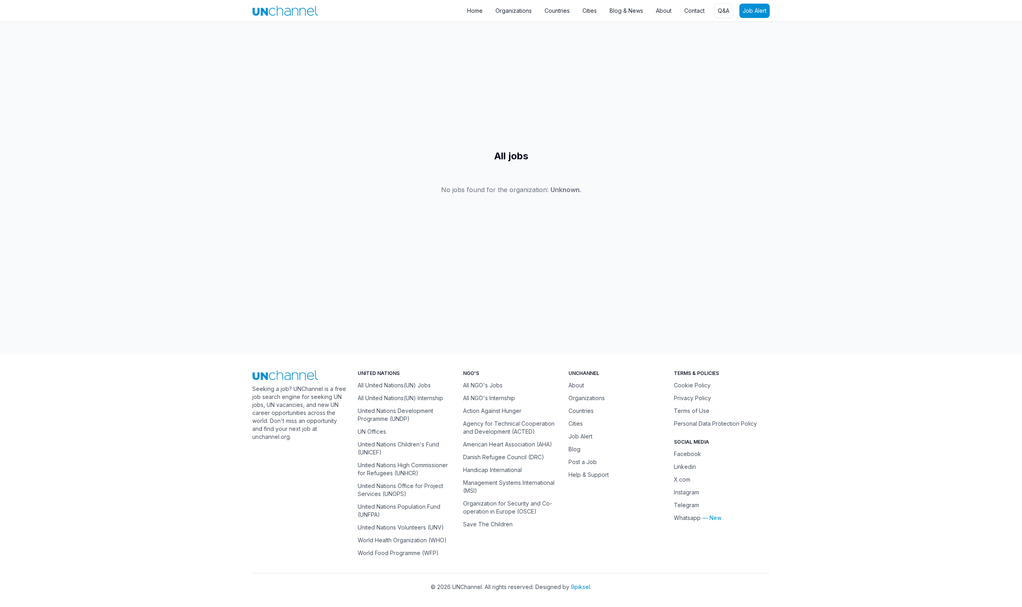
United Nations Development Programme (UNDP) (395, 414)
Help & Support (588, 474)
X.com (682, 479)
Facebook (687, 453)
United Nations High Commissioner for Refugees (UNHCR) (403, 469)
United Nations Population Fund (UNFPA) (399, 510)
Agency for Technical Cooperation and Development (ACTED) (509, 427)
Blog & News (626, 10)
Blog (574, 449)
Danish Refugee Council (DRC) (503, 457)
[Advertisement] (239, 86)
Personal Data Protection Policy (715, 423)
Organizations (513, 10)
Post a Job (582, 461)
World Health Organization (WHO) (402, 540)
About (663, 10)
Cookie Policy (692, 385)
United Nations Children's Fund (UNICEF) (398, 448)
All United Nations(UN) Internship (400, 398)
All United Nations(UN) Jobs (394, 385)
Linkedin (685, 466)
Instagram (686, 492)
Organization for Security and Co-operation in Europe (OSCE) (507, 507)
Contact (694, 10)
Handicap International (492, 469)
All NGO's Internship (489, 398)
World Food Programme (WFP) (398, 552)
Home (475, 10)
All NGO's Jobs (483, 385)
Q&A (723, 10)
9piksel (580, 586)
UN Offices (372, 431)
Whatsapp (687, 517)
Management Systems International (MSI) (509, 486)
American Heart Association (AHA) (507, 444)
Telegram (686, 505)
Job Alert (754, 10)
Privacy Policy (692, 398)
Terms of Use (691, 410)
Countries (557, 10)
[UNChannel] (285, 11)
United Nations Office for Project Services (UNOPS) (400, 489)
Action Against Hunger (492, 410)
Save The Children (488, 524)
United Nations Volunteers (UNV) (401, 527)
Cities (589, 10)
